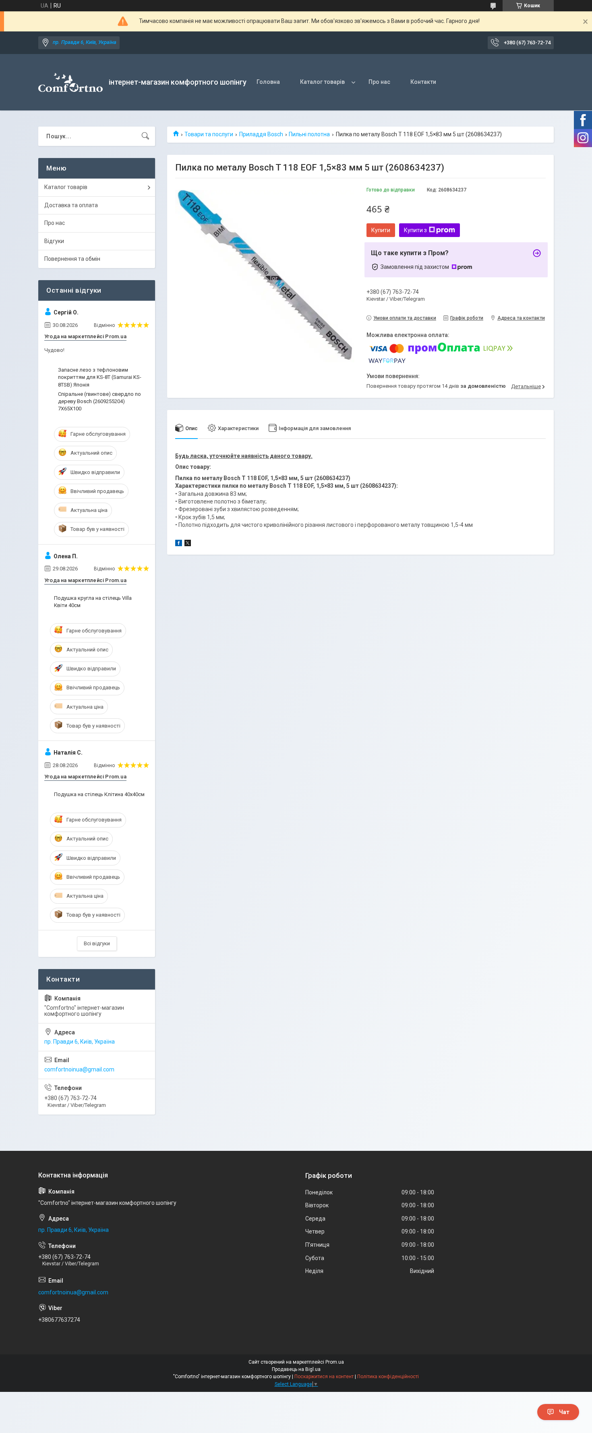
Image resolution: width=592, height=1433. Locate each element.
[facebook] (178, 544)
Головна (268, 82)
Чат (564, 1412)
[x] (187, 544)
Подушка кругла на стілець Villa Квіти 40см (93, 601)
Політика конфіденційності (388, 1376)
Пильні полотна (309, 134)
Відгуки (54, 241)
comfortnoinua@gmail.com (79, 1069)
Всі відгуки (97, 943)
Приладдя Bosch (261, 134)
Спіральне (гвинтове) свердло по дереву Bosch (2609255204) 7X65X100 (99, 401)
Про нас (379, 82)
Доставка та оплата (71, 205)
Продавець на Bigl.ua (296, 1369)
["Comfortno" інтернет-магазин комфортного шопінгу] (70, 82)
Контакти (423, 82)
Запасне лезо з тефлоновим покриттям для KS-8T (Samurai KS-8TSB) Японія (99, 377)
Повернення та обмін (72, 259)
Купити (380, 230)
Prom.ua (334, 1362)
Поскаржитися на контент (324, 1376)
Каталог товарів (322, 82)
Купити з (415, 230)
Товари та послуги (208, 134)
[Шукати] (145, 136)
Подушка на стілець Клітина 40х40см (99, 794)
